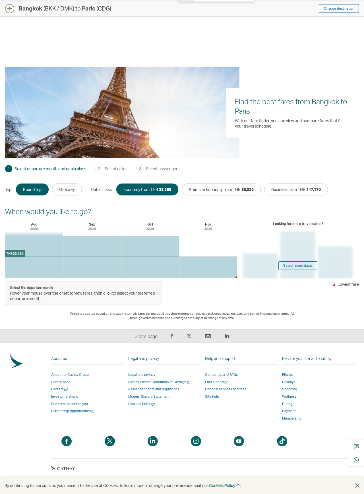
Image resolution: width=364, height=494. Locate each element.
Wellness (289, 396)
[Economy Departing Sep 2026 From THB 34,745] (92, 257)
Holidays (288, 382)
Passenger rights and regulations (153, 389)
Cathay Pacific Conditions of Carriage (160, 382)
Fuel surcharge (216, 382)
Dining (287, 404)
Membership (291, 418)
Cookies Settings (141, 404)
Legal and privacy (141, 374)
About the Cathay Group (70, 374)
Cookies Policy (224, 485)
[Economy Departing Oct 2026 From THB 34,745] (150, 257)
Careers (60, 389)
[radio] (32, 189)
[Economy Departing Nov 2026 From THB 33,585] (208, 267)
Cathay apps (60, 382)
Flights (287, 374)
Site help (212, 396)
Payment (289, 411)
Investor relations (64, 396)
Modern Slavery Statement (148, 396)
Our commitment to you (69, 404)
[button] (357, 485)
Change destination (339, 8)
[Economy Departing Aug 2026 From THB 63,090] (34, 254)
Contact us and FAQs (221, 374)
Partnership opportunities (73, 411)
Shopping (289, 389)
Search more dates (298, 265)
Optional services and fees (225, 389)
